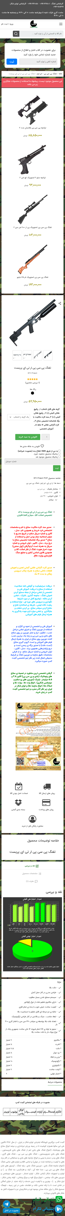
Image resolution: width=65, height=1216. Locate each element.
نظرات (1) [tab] (30, 881)
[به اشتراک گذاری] (60, 303)
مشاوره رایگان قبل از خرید (32, 826)
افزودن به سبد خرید (28, 437)
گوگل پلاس (21, 1112)
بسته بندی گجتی (18, 809)
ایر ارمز (39, 73)
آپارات (39, 1112)
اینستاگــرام (49, 1112)
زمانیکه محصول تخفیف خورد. (45, 454)
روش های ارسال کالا (47, 793)
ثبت (56, 468)
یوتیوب (14, 1112)
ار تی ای (50, 483)
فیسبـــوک (30, 1112)
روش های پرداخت (46, 809)
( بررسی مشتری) (32, 382)
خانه (60, 73)
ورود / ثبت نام (7, 24)
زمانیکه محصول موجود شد (47, 457)
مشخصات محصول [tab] (29, 873)
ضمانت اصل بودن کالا (19, 793)
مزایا (59, 982)
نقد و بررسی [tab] (30, 865)
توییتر (6, 1112)
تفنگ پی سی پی (50, 73)
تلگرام (58, 1112)
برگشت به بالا (30, 1129)
